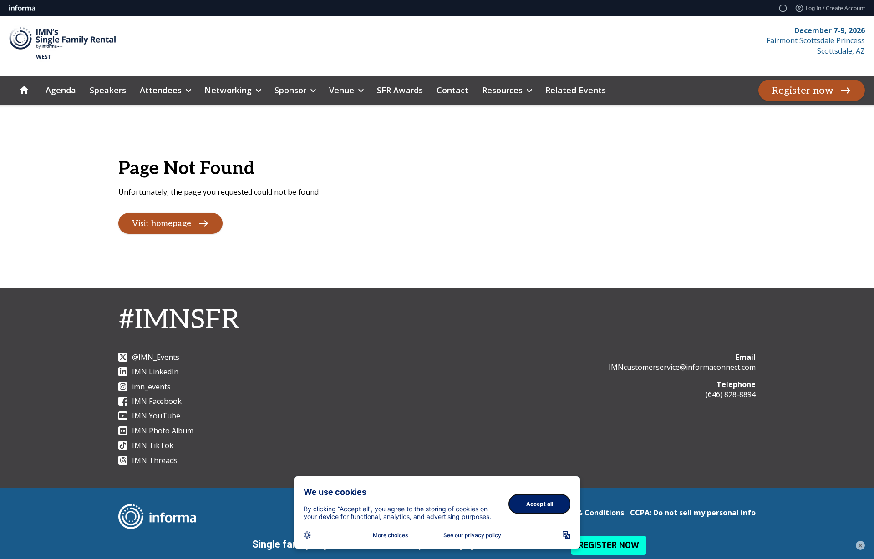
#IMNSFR (179, 320)
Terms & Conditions (588, 513)
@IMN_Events (155, 357)
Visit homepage (161, 223)
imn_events (151, 387)
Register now (802, 90)
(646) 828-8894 (731, 394)
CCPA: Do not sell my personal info (693, 513)
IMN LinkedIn (155, 372)
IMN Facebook (157, 401)
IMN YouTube (156, 416)
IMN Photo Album (162, 431)
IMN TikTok (152, 445)
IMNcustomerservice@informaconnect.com (682, 367)
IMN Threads (155, 460)
